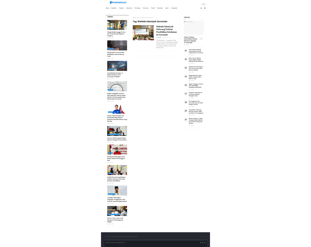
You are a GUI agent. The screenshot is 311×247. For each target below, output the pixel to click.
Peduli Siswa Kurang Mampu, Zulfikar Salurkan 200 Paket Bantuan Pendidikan (116, 179)
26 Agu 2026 (111, 101)
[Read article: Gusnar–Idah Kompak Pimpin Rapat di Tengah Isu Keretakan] (117, 131)
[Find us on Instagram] (202, 243)
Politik (153, 8)
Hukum (110, 153)
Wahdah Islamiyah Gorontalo (146, 17)
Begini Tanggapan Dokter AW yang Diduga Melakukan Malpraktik (196, 85)
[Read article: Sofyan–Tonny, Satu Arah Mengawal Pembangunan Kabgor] (117, 211)
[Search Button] (201, 8)
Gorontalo (112, 194)
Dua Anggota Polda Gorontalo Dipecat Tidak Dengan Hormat (196, 102)
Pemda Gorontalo (114, 214)
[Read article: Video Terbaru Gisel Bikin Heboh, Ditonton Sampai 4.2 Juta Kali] (194, 28)
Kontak (117, 236)
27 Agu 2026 (111, 37)
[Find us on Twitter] (204, 243)
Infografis (174, 8)
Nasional (129, 8)
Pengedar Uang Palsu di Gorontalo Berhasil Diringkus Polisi (195, 94)
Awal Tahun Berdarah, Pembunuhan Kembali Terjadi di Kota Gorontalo (196, 51)
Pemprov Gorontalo (114, 134)
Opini (166, 8)
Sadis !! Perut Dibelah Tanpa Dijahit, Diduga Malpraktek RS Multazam (196, 59)
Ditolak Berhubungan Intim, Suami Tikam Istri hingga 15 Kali (116, 158)
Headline (113, 8)
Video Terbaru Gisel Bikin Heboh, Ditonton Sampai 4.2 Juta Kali (190, 40)
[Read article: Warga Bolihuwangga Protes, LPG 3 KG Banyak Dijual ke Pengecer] (117, 25)
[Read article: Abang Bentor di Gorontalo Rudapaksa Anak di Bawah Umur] (117, 45)
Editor (159, 37)
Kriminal (111, 28)
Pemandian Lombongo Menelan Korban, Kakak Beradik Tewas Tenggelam (196, 111)
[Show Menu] (204, 8)
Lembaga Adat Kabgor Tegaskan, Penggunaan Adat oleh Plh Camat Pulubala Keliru (117, 199)
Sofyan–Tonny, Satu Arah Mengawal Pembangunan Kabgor (115, 220)
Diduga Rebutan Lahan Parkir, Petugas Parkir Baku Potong (195, 77)
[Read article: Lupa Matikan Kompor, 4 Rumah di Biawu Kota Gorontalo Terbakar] (117, 66)
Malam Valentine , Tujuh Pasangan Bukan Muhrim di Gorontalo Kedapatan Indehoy (196, 121)
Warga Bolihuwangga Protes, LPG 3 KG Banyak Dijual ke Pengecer (116, 33)
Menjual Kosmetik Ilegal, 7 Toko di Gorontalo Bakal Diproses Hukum (196, 68)
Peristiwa (137, 8)
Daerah (121, 8)
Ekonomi (145, 8)
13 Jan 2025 (165, 37)
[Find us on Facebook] (200, 243)
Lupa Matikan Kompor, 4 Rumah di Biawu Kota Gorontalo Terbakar (115, 74)
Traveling (159, 8)
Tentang (112, 236)
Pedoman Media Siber (132, 236)
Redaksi (123, 236)
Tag (138, 17)
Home (107, 8)
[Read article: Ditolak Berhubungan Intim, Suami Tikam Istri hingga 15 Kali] (117, 150)
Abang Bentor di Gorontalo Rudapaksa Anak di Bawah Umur (115, 54)
